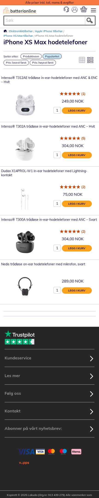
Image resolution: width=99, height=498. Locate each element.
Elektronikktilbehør (21, 31)
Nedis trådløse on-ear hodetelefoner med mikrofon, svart (43, 264)
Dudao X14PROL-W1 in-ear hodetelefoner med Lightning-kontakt (44, 173)
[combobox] (49, 20)
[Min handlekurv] (83, 9)
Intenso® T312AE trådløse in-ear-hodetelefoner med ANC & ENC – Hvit (49, 80)
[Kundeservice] (66, 11)
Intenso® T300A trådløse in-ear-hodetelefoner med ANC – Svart (49, 220)
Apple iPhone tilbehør (49, 31)
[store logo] (20, 11)
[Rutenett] (82, 60)
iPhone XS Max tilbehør (18, 35)
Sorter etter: (10, 56)
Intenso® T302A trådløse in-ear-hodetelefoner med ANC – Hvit (48, 126)
